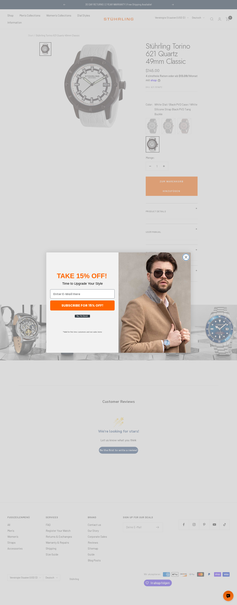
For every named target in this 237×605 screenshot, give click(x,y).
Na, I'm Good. (82, 316)
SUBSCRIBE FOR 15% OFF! (82, 305)
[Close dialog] (186, 257)
